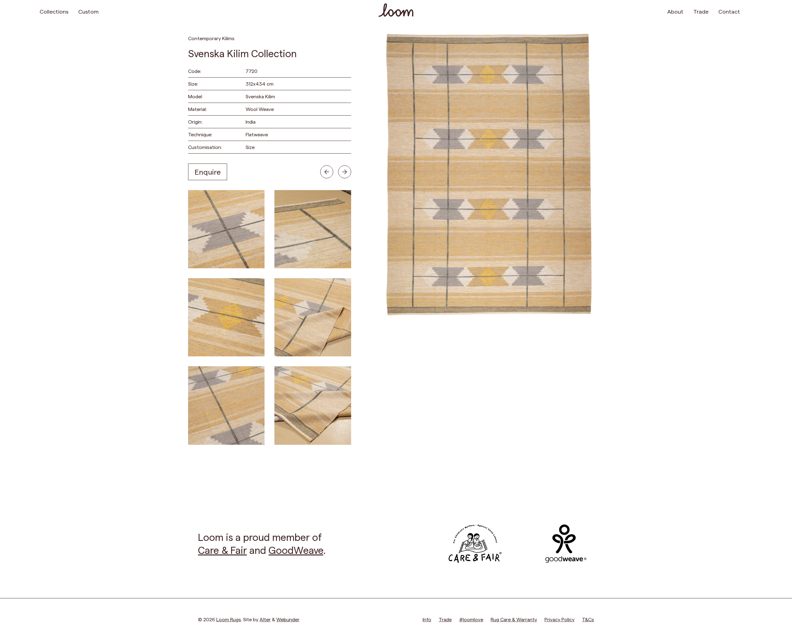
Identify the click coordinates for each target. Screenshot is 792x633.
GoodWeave (296, 550)
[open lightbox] (226, 229)
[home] (396, 11)
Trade (700, 11)
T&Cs (588, 619)
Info (427, 619)
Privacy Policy (559, 619)
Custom (88, 11)
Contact (729, 11)
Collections (54, 11)
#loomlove (471, 619)
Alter (265, 619)
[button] (748, 11)
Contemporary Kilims (211, 38)
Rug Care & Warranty (514, 619)
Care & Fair (222, 550)
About (675, 11)
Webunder (287, 619)
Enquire (208, 171)
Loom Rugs (228, 619)
